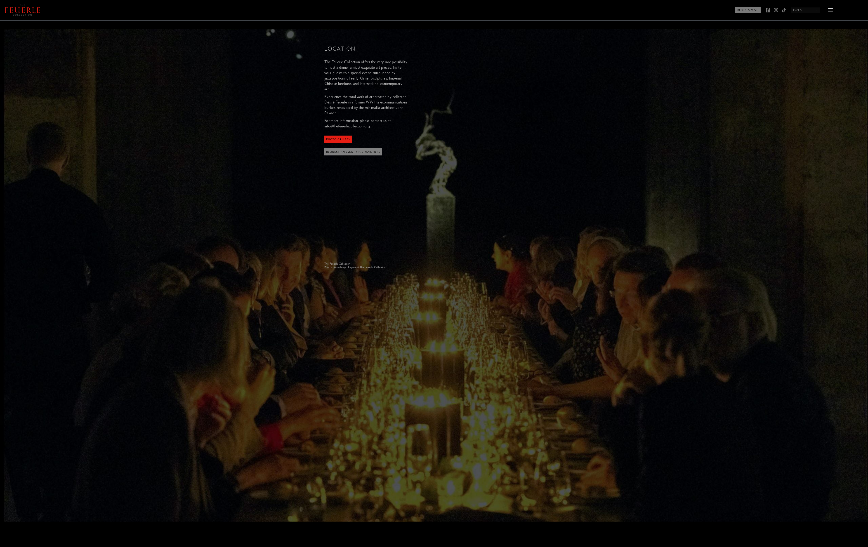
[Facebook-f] (768, 10)
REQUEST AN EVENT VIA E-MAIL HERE (353, 152)
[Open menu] (830, 9)
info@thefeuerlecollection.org (347, 126)
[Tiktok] (784, 10)
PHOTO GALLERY (338, 139)
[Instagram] (776, 10)
